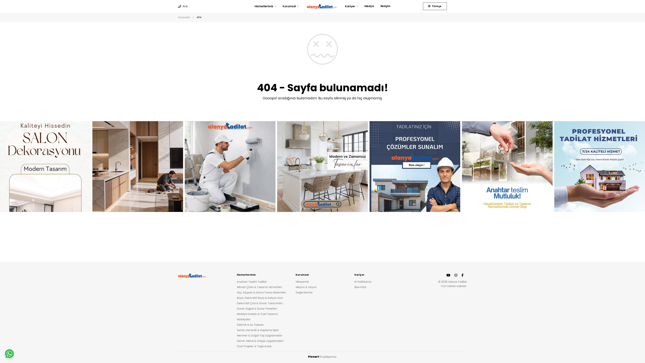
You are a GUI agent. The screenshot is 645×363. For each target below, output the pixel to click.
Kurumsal (289, 6)
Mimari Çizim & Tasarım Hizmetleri (259, 287)
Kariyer (350, 6)
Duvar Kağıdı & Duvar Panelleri (257, 309)
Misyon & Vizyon (306, 287)
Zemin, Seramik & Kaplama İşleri (258, 330)
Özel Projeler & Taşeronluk (254, 346)
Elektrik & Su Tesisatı (250, 325)
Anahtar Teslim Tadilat (252, 282)
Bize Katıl (360, 287)
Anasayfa (184, 17)
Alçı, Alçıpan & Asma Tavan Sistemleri (261, 292)
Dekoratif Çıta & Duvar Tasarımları (260, 303)
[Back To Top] (635, 353)
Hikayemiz (302, 282)
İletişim (385, 6)
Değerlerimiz (304, 292)
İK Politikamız (363, 282)
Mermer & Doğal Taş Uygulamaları (259, 335)
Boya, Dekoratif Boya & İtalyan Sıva (260, 298)
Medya (369, 6)
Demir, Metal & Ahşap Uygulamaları (260, 341)
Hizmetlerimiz (264, 6)
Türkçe (436, 6)
